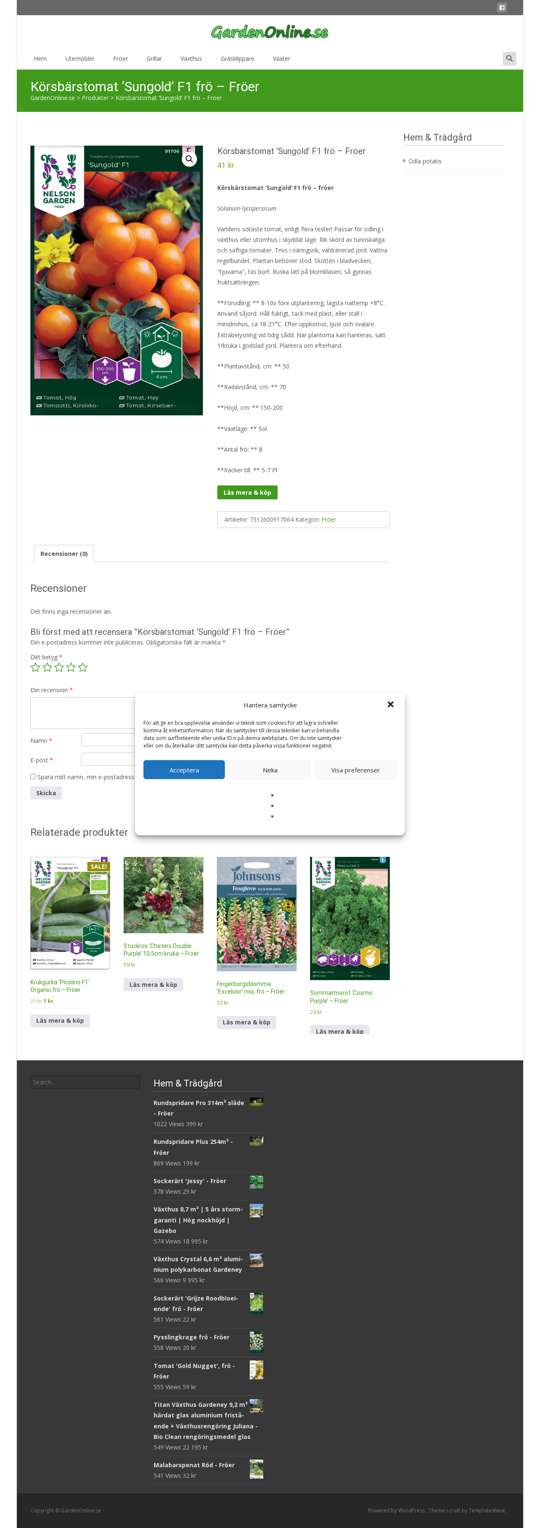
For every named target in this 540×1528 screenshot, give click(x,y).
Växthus (191, 58)
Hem (40, 58)
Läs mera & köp (247, 492)
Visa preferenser (355, 769)
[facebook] (502, 9)
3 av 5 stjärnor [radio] (59, 667)
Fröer (120, 58)
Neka (270, 769)
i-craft (454, 1510)
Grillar (154, 58)
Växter (281, 58)
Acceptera (184, 769)
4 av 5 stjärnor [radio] (71, 667)
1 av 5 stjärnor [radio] (35, 667)
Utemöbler (79, 58)
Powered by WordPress (397, 1510)
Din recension (51, 690)
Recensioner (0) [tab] (64, 554)
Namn (41, 741)
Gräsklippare (237, 58)
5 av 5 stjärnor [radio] (83, 667)
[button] (391, 705)
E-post (41, 760)
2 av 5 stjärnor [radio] (47, 667)
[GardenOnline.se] (270, 32)
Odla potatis (425, 161)
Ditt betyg (46, 657)
